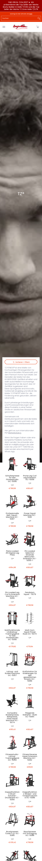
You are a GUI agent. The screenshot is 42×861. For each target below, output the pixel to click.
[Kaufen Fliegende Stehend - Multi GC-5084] (29, 701)
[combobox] (19, 18)
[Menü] (3, 27)
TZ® (12, 485)
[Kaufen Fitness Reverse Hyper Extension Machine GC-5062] (29, 742)
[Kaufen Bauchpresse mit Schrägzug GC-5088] (29, 819)
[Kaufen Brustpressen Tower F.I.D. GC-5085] (12, 819)
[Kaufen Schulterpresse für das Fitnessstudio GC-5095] (12, 463)
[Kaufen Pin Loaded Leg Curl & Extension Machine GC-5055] (12, 580)
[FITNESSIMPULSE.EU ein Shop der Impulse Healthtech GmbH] (20, 27)
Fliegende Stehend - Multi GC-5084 (30, 715)
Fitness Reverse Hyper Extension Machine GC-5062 (29, 757)
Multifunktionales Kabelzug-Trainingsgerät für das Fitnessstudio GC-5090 (12, 635)
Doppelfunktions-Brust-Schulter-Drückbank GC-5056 (12, 796)
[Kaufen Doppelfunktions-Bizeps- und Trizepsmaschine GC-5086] (29, 780)
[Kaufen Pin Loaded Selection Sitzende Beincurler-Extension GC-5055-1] (29, 539)
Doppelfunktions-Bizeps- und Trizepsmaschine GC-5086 (29, 795)
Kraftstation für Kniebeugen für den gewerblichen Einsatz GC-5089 (30, 676)
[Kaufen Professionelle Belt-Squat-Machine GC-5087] (12, 501)
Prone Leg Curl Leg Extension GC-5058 (30, 477)
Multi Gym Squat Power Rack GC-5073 (30, 632)
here (30, 14)
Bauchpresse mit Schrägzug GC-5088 (30, 833)
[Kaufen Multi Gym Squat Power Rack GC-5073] (29, 618)
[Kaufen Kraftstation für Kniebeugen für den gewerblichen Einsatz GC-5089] (29, 659)
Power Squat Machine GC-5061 (29, 515)
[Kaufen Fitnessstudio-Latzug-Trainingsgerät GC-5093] (12, 742)
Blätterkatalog (15, 433)
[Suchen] (39, 18)
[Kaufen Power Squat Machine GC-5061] (29, 501)
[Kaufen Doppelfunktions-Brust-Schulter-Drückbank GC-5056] (12, 780)
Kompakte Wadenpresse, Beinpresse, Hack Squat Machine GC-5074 (12, 718)
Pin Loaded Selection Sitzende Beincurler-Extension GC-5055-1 (30, 556)
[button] (38, 27)
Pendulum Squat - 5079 (30, 593)
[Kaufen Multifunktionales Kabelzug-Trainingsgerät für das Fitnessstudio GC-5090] (12, 618)
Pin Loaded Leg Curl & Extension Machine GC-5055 (12, 595)
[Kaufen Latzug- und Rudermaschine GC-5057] (12, 659)
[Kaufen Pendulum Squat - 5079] (29, 580)
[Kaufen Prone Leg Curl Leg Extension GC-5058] (29, 463)
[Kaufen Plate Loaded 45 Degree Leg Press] (12, 539)
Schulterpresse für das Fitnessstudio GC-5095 (12, 478)
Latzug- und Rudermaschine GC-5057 (12, 673)
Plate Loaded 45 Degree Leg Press (12, 553)
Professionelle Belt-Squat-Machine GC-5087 (12, 516)
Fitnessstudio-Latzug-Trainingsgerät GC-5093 (12, 757)
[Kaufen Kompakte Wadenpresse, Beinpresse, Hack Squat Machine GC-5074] (12, 701)
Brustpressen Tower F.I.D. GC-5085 (12, 833)
